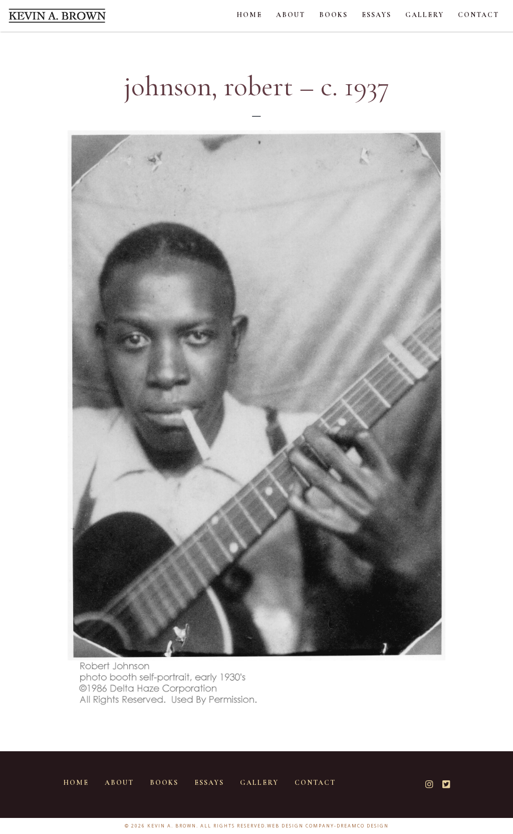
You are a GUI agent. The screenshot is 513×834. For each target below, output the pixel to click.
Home (249, 15)
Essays (376, 15)
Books (333, 15)
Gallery (424, 15)
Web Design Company (300, 825)
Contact (478, 15)
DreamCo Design (363, 825)
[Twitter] (449, 784)
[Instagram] (432, 784)
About (290, 15)
